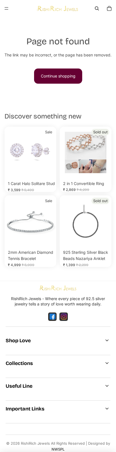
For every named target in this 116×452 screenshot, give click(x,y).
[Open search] (97, 8)
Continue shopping (58, 76)
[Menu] (6, 8)
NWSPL (58, 449)
